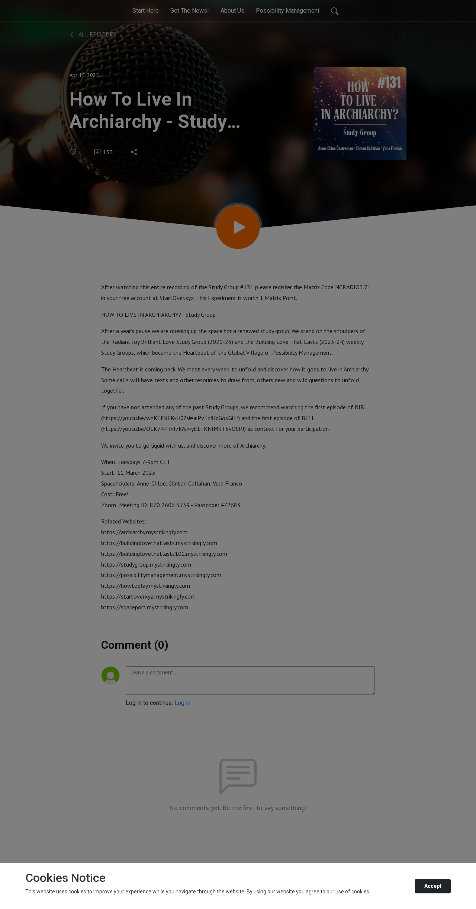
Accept (432, 886)
